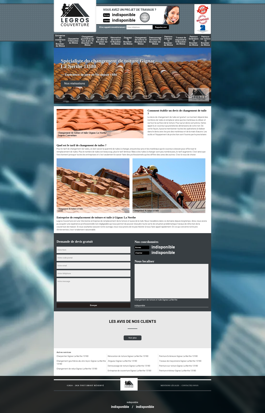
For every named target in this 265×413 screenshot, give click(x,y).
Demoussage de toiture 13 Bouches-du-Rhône (155, 41)
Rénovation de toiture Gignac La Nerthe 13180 (128, 356)
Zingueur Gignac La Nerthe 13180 (122, 361)
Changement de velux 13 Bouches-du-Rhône (102, 41)
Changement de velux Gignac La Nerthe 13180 (77, 369)
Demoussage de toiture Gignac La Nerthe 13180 (129, 366)
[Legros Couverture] (134, 383)
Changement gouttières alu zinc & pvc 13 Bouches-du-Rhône (87, 41)
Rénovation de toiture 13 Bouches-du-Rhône (115, 41)
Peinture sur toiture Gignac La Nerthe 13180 (178, 366)
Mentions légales (170, 386)
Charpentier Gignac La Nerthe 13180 (72, 356)
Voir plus (132, 338)
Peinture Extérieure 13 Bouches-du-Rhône (193, 41)
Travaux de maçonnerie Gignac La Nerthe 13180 (180, 361)
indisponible (123, 14)
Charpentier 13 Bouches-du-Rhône (73, 41)
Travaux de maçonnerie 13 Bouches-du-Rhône (180, 41)
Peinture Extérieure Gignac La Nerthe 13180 (178, 356)
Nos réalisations (74, 83)
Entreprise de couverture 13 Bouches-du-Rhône (60, 40)
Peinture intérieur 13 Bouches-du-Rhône (168, 41)
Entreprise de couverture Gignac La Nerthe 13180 (129, 371)
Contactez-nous (190, 386)
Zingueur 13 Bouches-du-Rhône (127, 41)
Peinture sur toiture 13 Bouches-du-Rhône (205, 41)
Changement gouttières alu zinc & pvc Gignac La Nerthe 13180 (81, 362)
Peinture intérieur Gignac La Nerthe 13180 (177, 371)
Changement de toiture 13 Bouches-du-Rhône (141, 41)
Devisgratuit (144, 17)
